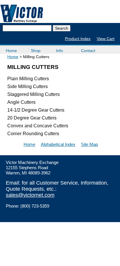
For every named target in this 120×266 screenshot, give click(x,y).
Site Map (89, 144)
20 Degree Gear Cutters (32, 117)
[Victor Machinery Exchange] (22, 13)
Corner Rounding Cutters (33, 133)
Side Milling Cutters (27, 86)
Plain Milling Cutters (28, 78)
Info (59, 50)
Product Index (78, 38)
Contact (88, 50)
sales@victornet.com (30, 195)
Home (11, 50)
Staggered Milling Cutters (33, 94)
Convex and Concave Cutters (37, 125)
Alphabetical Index (58, 144)
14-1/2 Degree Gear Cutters (35, 110)
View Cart (105, 38)
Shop (35, 50)
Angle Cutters (21, 102)
